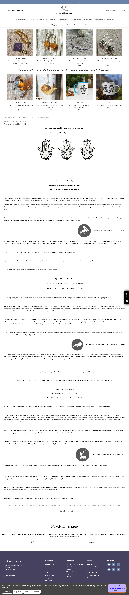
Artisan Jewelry (42, 20)
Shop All (31, 20)
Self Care (53, 20)
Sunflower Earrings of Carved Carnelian (49, 61)
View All (89, 578)
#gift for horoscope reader (54, 505)
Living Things (76, 20)
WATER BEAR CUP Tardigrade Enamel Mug (109, 105)
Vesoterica (90, 570)
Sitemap (68, 577)
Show (126, 297)
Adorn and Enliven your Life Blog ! (78, 25)
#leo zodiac (103, 505)
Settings (7, 592)
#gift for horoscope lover (37, 505)
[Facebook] (57, 511)
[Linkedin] (68, 511)
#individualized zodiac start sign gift (88, 505)
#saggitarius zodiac (114, 505)
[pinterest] (109, 564)
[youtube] (109, 569)
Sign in (109, 10)
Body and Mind (64, 20)
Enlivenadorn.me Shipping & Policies (52, 25)
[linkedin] (118, 569)
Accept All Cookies (32, 592)
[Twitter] (64, 511)
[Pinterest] (72, 511)
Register (115, 10)
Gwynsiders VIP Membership (104, 20)
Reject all (17, 592)
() (124, 10)
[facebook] (114, 564)
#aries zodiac (13, 505)
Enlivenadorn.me (92, 564)
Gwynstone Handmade (93, 575)
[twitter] (114, 569)
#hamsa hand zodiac (70, 505)
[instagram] (118, 564)
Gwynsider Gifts (20, 20)
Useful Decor (88, 20)
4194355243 (10, 576)
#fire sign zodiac (23, 505)
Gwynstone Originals (93, 567)
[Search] (6, 10)
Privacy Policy (5, 587)
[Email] (61, 511)
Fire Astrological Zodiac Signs (16, 124)
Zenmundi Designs (92, 572)
